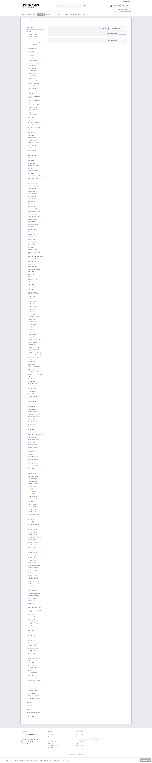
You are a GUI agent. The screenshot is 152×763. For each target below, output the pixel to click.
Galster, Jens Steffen (34, 186)
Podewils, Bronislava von (35, 466)
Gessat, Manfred (32, 196)
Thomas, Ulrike (32, 601)
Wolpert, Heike (32, 683)
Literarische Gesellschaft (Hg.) (35, 375)
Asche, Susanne (32, 44)
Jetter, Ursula (31, 287)
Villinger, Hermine (33, 628)
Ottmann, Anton (32, 445)
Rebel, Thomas (32, 491)
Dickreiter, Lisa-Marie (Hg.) (35, 122)
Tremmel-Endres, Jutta (34, 607)
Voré (29, 638)
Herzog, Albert (32, 239)
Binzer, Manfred (32, 73)
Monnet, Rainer (32, 411)
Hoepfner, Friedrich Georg (35, 256)
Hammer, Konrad (33, 224)
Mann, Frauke (32, 391)
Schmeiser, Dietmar (33, 524)
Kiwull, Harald (32, 319)
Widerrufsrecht (80, 741)
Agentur (29, 702)
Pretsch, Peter (32, 473)
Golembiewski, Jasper (34, 211)
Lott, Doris (31, 378)
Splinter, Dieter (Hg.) (34, 565)
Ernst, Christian (32, 148)
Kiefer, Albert (31, 311)
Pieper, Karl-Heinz (33, 456)
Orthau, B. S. (31, 442)
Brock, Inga (31, 93)
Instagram (51, 739)
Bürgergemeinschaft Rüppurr (34, 101)
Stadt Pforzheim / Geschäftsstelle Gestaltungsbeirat (33, 577)
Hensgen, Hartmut (33, 234)
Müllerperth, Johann (34, 414)
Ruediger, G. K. (32, 512)
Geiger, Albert (32, 188)
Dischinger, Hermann (34, 127)
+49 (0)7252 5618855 (29, 735)
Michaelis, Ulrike (32, 409)
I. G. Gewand (31, 282)
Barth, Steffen (32, 58)
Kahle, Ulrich (31, 296)
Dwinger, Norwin (33, 140)
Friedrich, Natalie (33, 171)
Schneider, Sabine (33, 542)
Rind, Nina (31, 501)
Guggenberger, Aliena (34, 216)
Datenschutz (79, 735)
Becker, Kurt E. (32, 68)
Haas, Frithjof (31, 221)
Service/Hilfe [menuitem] (126, 1)
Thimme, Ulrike (32, 598)
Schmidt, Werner (33, 529)
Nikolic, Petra (31, 429)
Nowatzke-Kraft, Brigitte (35, 434)
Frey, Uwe (30, 168)
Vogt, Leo (30, 633)
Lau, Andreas (31, 364)
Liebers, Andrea (32, 369)
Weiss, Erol (31, 665)
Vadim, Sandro (32, 614)
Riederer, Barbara (33, 496)
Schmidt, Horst (32, 527)
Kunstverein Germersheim (35, 352)
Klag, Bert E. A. (32, 322)
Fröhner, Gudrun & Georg (35, 176)
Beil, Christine (32, 70)
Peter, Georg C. (32, 451)
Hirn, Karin (31, 247)
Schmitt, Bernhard (33, 532)
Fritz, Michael (32, 173)
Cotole (29, 112)
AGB (77, 743)
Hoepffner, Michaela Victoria (34, 253)
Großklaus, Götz (32, 214)
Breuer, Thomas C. (33, 91)
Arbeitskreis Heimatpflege (35, 42)
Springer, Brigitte (33, 568)
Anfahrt (50, 735)
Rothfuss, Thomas (33, 509)
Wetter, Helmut (32, 673)
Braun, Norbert (32, 88)
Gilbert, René (31, 201)
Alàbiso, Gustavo (32, 34)
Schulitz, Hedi (32, 545)
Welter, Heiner (32, 670)
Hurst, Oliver (31, 274)
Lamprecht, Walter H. (34, 357)
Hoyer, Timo (31, 264)
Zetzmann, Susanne (33, 688)
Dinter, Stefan (32, 125)
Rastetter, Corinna (33, 484)
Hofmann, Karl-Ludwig (34, 261)
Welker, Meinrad (32, 667)
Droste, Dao (31, 135)
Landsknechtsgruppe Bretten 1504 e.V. (34, 360)
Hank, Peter (31, 227)
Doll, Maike (31, 132)
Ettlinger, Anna (32, 150)
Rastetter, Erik (32, 486)
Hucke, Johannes (32, 266)
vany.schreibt (32, 617)
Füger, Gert (31, 181)
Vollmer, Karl (31, 635)
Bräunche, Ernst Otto (34, 86)
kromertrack (30, 716)
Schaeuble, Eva (32, 517)
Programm (30, 28)
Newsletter (51, 743)
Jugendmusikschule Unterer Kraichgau (33, 293)
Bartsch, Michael (32, 60)
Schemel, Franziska (33, 522)
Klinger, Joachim (32, 324)
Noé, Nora (31, 432)
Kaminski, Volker (32, 299)
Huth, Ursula (31, 277)
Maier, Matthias (32, 383)
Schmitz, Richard (33, 534)
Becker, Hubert (32, 65)
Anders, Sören (32, 39)
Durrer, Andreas (32, 137)
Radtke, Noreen (32, 478)
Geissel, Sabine (32, 191)
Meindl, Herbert (32, 401)
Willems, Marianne (33, 678)
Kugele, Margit (32, 344)
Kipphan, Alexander (33, 316)
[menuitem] (71, 5)
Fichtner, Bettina (32, 158)
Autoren (29, 31)
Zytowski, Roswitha (33, 698)
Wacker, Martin (32, 643)
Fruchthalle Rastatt (33, 178)
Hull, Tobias (31, 272)
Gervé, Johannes (32, 193)
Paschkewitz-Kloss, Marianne (33, 448)
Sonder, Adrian (32, 560)
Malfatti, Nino (32, 389)
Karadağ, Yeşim (32, 301)
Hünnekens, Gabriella (34, 269)
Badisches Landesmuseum (32, 52)
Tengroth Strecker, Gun (34, 593)
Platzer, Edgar (32, 463)
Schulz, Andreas (32, 550)
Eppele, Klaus (32, 145)
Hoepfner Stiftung (33, 259)
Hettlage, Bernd (32, 242)
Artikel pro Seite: (112, 33)
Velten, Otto (31, 619)
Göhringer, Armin (33, 206)
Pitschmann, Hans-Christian (33, 460)
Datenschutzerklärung (126, 11)
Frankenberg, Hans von (34, 165)
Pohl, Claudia (31, 468)
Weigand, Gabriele (33, 656)
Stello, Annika (32, 590)
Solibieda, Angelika (33, 555)
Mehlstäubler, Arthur (34, 396)
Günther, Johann (32, 219)
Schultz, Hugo (32, 547)
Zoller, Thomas (32, 693)
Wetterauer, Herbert (34, 675)
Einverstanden (145, 760)
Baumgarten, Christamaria (35, 63)
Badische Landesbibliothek (33, 47)
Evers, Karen (31, 153)
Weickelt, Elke (32, 653)
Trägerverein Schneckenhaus (32, 604)
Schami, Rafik (31, 519)
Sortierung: (103, 28)
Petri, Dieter (31, 454)
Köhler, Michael (32, 334)
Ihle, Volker (31, 284)
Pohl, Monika (31, 471)
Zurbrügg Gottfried (33, 695)
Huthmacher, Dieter (33, 279)
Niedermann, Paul (33, 427)
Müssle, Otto (31, 419)
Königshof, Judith (33, 337)
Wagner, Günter (32, 645)
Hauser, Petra (32, 229)
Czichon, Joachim (33, 115)
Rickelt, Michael (32, 494)
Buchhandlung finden (33, 712)
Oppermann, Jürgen (33, 439)
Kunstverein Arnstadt (34, 347)
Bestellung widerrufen (124, 9)
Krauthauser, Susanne (34, 339)
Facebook (51, 737)
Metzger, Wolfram (33, 404)
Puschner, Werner (33, 476)
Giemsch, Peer (32, 199)
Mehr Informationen (64, 760)
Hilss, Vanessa (32, 244)
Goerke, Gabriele (32, 209)
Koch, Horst (31, 332)
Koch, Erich (31, 329)
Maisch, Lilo (31, 386)
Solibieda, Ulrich (32, 557)
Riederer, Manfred (33, 499)
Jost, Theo (30, 289)
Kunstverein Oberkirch (34, 355)
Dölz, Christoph (32, 130)
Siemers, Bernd (32, 552)
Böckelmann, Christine (34, 81)
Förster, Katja (31, 163)
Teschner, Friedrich (33, 595)
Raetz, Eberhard (32, 481)
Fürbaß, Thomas (32, 183)
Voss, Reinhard (32, 640)
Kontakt (29, 709)
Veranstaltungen (53, 745)
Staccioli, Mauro (32, 570)
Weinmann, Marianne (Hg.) (34, 659)
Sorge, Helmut (32, 562)
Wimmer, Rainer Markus (35, 680)
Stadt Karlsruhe (32, 573)
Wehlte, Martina (32, 651)
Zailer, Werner (32, 685)
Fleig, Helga (31, 160)
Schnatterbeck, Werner (34, 537)
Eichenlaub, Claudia (33, 143)
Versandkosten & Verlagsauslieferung (87, 739)
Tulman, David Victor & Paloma (34, 611)
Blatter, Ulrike (32, 76)
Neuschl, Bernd (32, 422)
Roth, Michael (32, 506)
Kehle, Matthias (32, 306)
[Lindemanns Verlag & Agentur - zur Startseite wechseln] (30, 6)
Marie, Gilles (31, 394)
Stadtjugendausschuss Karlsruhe (34, 584)
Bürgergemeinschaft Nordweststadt (34, 97)
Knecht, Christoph (33, 327)
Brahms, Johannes (33, 83)
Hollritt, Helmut (32, 237)
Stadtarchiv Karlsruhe (34, 581)
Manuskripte (52, 741)
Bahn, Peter (31, 55)
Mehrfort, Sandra (33, 399)
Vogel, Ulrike (31, 630)
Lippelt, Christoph (33, 372)
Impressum (79, 745)
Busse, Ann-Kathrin (33, 104)
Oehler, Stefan (32, 437)
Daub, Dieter (31, 117)
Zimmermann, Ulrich (34, 690)
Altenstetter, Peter (33, 37)
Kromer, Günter (32, 342)
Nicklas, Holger (32, 424)
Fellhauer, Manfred (33, 155)
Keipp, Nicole (31, 309)
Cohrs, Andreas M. (33, 109)
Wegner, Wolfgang (33, 648)
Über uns (29, 705)
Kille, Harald (31, 314)
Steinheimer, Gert (33, 588)
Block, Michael (32, 78)
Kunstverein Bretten (34, 350)
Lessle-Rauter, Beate (34, 366)
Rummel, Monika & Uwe (35, 514)
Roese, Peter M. (32, 504)
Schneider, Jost (32, 540)
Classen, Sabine (32, 107)
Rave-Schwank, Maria (34, 489)
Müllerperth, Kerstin (34, 417)
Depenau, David (32, 120)
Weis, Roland (31, 662)
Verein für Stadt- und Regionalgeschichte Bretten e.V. (34, 623)
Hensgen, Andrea (33, 232)
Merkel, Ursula (32, 406)
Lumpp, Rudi (31, 381)
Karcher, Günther (33, 304)
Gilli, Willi (30, 204)
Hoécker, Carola (32, 249)
